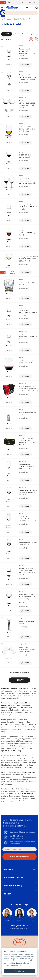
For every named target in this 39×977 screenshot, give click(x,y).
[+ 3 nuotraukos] (9, 650)
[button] (19, 34)
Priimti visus (19, 971)
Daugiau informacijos (24, 963)
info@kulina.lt (19, 925)
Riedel (12, 688)
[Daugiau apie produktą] (9, 52)
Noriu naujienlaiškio (19, 856)
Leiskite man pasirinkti (12, 965)
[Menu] (2, 8)
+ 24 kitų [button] (19, 680)
